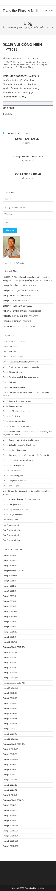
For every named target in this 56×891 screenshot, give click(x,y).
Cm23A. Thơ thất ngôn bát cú (15, 466)
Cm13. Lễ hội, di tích (11, 416)
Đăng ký (10, 230)
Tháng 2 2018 (8, 637)
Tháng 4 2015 (8, 775)
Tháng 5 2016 (8, 713)
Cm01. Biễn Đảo (9, 352)
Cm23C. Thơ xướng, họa (13, 476)
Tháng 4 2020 (8, 601)
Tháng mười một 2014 (12, 800)
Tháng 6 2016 (8, 708)
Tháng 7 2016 (8, 703)
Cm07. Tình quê (9, 382)
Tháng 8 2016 (8, 698)
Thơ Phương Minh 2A (12, 540)
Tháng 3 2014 (8, 836)
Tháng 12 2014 (9, 795)
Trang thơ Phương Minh (20, 10)
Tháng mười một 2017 (12, 647)
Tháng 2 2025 (8, 566)
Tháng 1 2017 (8, 673)
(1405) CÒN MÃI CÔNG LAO (28, 156)
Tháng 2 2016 (8, 729)
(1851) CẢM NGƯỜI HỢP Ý (14, 326)
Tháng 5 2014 (8, 826)
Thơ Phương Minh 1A (12, 530)
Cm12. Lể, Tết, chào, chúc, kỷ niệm (17, 411)
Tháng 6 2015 (8, 770)
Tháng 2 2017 (8, 668)
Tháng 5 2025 (8, 555)
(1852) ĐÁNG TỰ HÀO (12, 321)
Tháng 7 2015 (8, 765)
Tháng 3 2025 (8, 560)
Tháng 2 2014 (8, 841)
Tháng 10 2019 (9, 617)
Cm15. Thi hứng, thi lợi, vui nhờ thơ (17, 426)
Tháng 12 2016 (9, 678)
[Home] (3, 28)
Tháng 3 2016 (8, 724)
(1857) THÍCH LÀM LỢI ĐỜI (14, 296)
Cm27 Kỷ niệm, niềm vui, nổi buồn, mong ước (21, 499)
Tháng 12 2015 (9, 739)
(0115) (6, 76)
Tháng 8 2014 (8, 810)
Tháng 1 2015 (8, 790)
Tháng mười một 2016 (12, 683)
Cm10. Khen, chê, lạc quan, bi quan (17, 401)
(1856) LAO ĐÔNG (10, 301)
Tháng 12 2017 (9, 642)
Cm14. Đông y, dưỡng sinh (14, 421)
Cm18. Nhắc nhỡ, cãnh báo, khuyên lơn (19, 445)
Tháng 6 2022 (8, 591)
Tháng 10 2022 (9, 576)
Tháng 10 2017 (9, 652)
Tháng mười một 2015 (12, 744)
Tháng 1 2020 (8, 606)
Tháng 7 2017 (8, 662)
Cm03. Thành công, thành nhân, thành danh (20, 362)
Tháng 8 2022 (8, 581)
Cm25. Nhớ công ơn (11, 486)
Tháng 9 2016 (8, 693)
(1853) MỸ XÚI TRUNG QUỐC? (15, 316)
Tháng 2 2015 (8, 785)
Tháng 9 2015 (8, 754)
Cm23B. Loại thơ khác (12, 471)
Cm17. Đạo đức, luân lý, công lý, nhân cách (21, 440)
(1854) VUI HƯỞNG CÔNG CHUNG (17, 311)
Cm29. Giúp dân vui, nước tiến (15, 510)
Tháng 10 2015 (9, 749)
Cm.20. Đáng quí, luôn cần (13, 341)
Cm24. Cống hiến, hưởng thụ (14, 481)
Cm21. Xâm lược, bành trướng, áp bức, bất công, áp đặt (26, 455)
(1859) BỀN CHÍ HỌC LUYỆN (15, 286)
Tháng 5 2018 (8, 627)
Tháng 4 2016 (8, 719)
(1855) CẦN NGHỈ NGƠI (12, 306)
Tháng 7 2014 (8, 816)
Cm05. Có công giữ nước (13, 372)
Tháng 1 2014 (8, 846)
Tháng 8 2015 (8, 759)
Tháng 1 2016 (8, 734)
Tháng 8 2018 (8, 622)
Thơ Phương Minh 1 (11, 525)
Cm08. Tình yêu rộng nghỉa (14, 387)
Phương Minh (12, 58)
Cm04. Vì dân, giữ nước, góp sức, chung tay (21, 367)
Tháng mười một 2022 (12, 571)
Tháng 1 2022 (8, 596)
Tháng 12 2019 (9, 611)
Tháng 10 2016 (9, 688)
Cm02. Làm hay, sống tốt (37, 62)
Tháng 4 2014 (8, 831)
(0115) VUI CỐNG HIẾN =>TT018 (40, 28)
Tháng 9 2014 (8, 805)
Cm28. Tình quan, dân (12, 504)
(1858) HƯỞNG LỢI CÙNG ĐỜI (16, 291)
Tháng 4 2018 (8, 632)
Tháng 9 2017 (8, 657)
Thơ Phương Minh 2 (11, 535)
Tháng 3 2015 (8, 780)
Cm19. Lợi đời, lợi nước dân (16, 64)
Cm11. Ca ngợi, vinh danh (13, 406)
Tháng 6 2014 (8, 821)
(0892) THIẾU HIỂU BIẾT (28, 139)
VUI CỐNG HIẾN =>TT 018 (24, 76)
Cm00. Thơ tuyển (14, 62)
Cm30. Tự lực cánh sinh (13, 515)
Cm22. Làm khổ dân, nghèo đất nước (18, 460)
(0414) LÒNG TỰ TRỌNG (28, 174)
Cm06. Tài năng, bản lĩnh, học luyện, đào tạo (21, 377)
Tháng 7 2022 (8, 586)
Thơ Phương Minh (24, 67)
